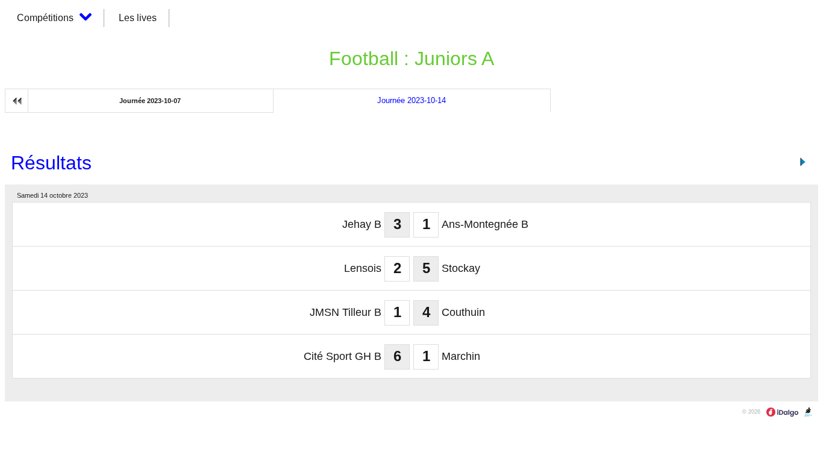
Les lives (138, 18)
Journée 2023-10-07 (150, 100)
